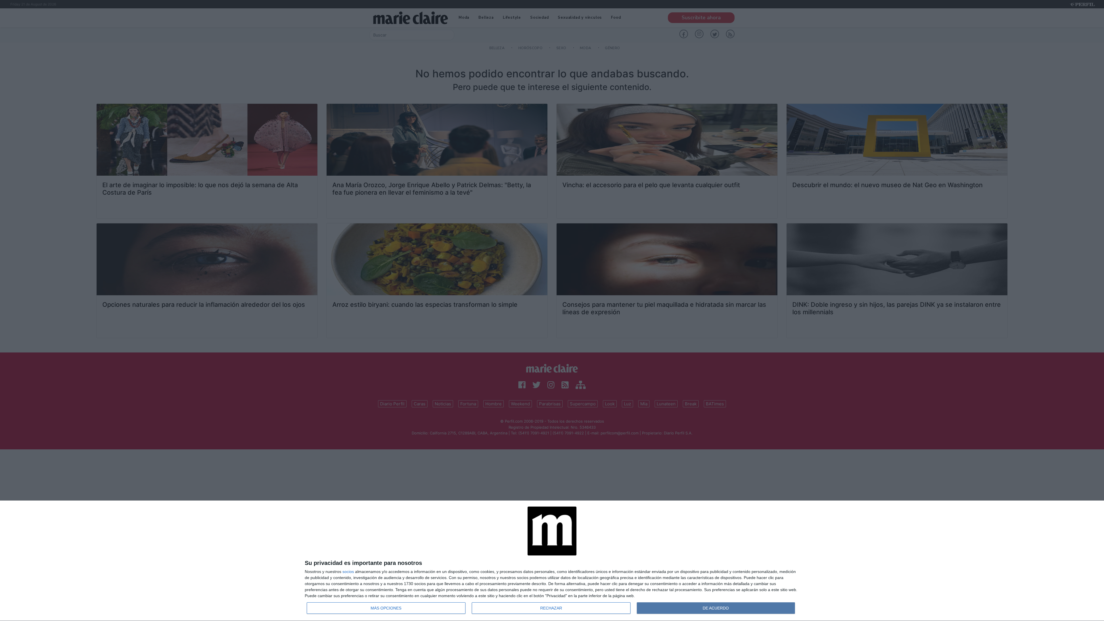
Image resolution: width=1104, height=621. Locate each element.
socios (348, 572)
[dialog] (552, 561)
